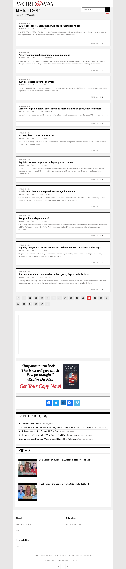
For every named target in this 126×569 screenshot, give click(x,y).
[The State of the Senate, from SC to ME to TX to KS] (27, 500)
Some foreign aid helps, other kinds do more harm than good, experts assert (59, 108)
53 (42, 298)
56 (59, 298)
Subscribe (20, 547)
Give (17, 530)
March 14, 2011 (24, 29)
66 (24, 304)
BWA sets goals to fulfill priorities (36, 81)
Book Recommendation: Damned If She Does (38, 431)
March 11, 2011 (24, 85)
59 (77, 298)
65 (18, 304)
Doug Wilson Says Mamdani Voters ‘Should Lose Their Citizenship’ (48, 439)
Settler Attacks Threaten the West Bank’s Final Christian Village (47, 435)
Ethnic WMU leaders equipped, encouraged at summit (47, 191)
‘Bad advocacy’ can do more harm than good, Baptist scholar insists (55, 274)
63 (101, 298)
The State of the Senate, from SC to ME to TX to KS (64, 484)
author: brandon (39, 29)
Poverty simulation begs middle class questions (44, 55)
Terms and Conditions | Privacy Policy (62, 560)
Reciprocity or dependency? (33, 218)
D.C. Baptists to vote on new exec (36, 135)
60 (83, 298)
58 (71, 298)
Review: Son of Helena (28, 423)
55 (54, 298)
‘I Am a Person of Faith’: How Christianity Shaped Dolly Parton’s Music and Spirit (55, 427)
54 (48, 298)
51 (30, 298)
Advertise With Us (73, 525)
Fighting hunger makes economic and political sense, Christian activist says (59, 247)
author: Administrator (42, 58)
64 (107, 298)
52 (36, 298)
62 (95, 298)
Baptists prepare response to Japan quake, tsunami (46, 162)
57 (65, 298)
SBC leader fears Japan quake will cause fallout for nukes (49, 25)
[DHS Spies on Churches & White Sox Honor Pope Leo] (27, 476)
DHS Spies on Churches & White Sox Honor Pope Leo (64, 459)
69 (42, 304)
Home (18, 15)
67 (30, 304)
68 (36, 304)
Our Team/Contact (23, 525)
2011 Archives (24, 23)
